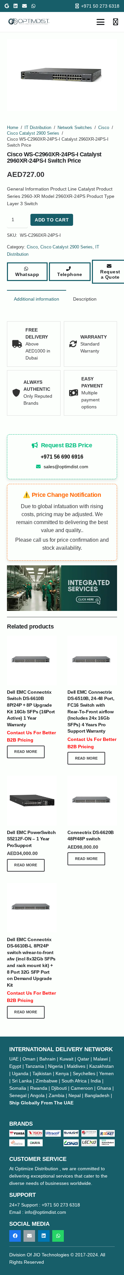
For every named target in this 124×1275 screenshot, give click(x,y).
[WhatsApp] (33, 6)
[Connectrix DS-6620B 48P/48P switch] (92, 801)
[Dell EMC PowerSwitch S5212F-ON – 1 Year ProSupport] (32, 801)
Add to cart (52, 219)
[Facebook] (15, 1236)
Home (12, 127)
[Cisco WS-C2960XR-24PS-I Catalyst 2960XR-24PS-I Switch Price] (62, 588)
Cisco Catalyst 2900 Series (33, 133)
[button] (100, 22)
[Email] (24, 6)
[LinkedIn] (16, 6)
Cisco (103, 127)
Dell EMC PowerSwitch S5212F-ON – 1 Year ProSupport (31, 839)
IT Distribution (37, 127)
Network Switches (75, 127)
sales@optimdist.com (66, 466)
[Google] (7, 6)
